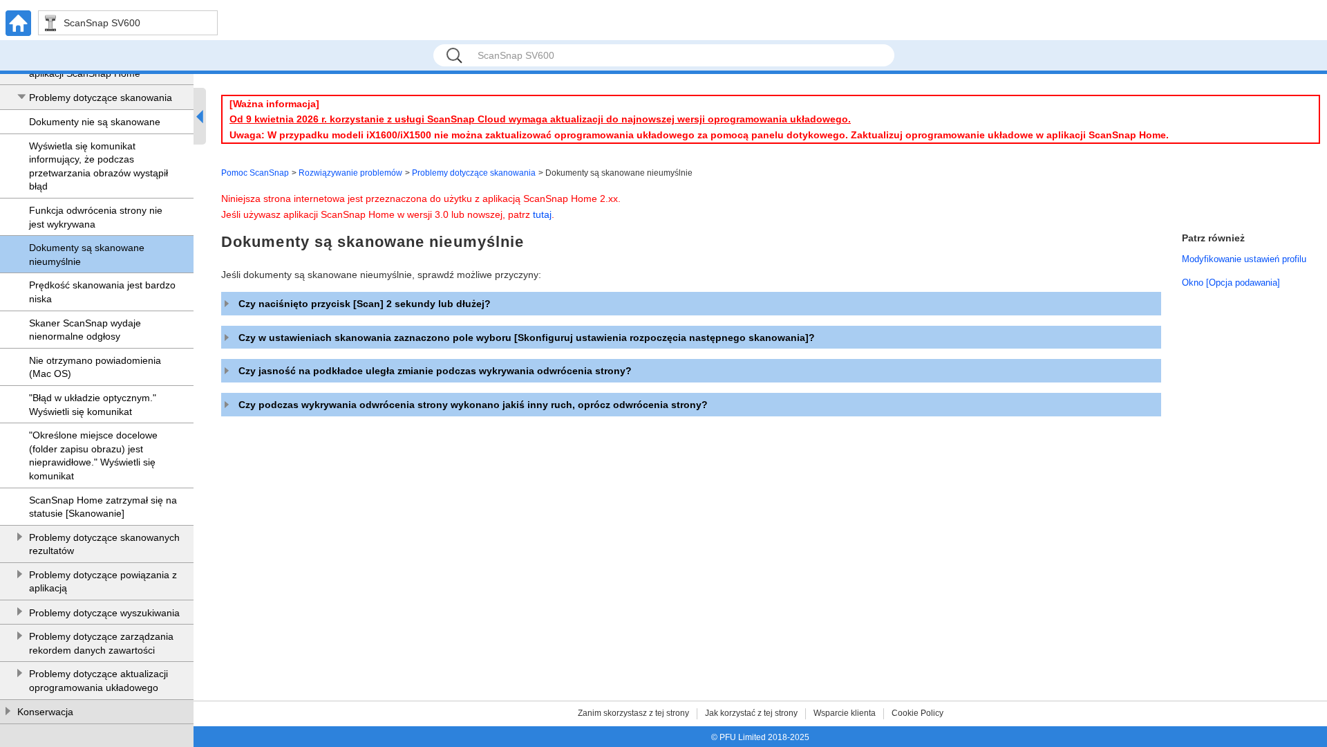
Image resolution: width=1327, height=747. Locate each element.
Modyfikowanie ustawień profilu (1244, 259)
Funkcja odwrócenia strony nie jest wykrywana (95, 217)
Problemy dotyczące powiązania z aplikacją (103, 581)
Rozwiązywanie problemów (350, 173)
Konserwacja (45, 711)
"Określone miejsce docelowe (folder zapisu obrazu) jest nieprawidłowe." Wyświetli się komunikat (93, 455)
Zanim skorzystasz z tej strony (633, 713)
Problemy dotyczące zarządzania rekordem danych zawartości (101, 643)
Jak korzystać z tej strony (751, 713)
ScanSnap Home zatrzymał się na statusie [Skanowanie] (103, 507)
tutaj (542, 214)
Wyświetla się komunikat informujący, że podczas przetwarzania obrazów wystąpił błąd (98, 166)
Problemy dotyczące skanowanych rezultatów (104, 544)
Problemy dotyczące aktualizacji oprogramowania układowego (98, 680)
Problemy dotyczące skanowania (100, 97)
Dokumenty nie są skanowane (94, 121)
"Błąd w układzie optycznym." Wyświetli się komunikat (92, 404)
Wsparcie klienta (844, 713)
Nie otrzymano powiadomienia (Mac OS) (95, 367)
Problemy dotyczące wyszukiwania (104, 612)
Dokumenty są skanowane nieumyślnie (86, 254)
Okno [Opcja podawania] (1231, 282)
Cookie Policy (917, 713)
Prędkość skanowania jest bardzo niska (102, 291)
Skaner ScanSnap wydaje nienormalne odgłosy (85, 329)
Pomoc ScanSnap (255, 173)
